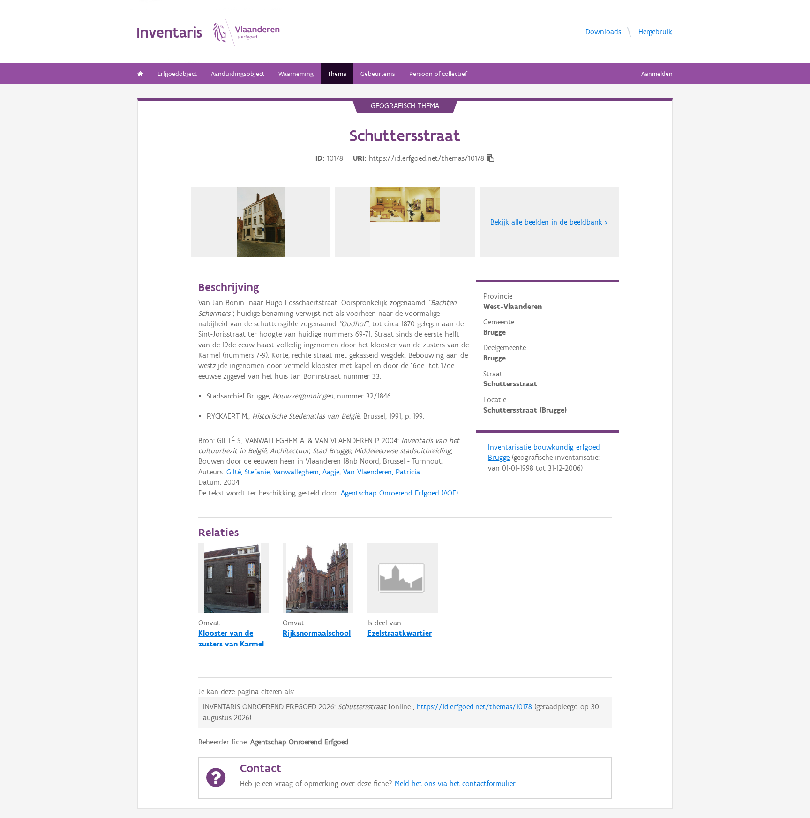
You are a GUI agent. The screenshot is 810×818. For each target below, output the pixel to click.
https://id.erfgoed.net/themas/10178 (474, 706)
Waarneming (296, 74)
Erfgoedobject (177, 74)
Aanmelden (657, 74)
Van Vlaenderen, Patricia (381, 471)
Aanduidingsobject (237, 74)
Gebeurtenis (377, 74)
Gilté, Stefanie (248, 471)
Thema (337, 74)
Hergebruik (655, 31)
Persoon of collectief (438, 74)
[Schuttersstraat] (261, 222)
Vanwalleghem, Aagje (306, 471)
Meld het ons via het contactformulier (455, 783)
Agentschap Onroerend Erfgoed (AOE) (399, 492)
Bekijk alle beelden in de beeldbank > (549, 222)
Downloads (603, 31)
